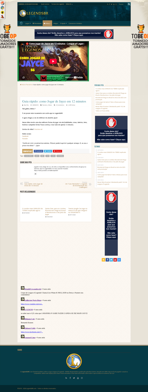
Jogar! (27, 23)
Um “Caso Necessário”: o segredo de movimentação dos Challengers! (76, 185)
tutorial (60, 156)
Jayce (37, 156)
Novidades (38, 23)
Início (23, 84)
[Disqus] (56, 255)
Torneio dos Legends (57, 4)
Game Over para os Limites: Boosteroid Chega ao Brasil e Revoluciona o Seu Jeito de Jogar (55, 211)
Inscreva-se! (38, 129)
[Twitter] (112, 4)
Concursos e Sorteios (75, 23)
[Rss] (108, 4)
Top (48, 156)
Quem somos (45, 4)
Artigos (55, 23)
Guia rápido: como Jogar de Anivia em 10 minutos (33, 184)
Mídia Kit (68, 4)
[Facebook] (109, 4)
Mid (42, 156)
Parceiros (29, 84)
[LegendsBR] (34, 13)
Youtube (25, 138)
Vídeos (48, 23)
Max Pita (26, 105)
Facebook (25, 136)
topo (53, 156)
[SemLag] (55, 91)
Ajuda (63, 23)
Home (21, 23)
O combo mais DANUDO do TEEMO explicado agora (32, 209)
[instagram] (116, 4)
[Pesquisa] (129, 4)
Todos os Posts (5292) (102, 111)
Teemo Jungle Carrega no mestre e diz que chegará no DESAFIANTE (77, 210)
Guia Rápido (29, 156)
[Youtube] (114, 4)
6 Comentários (60, 105)
